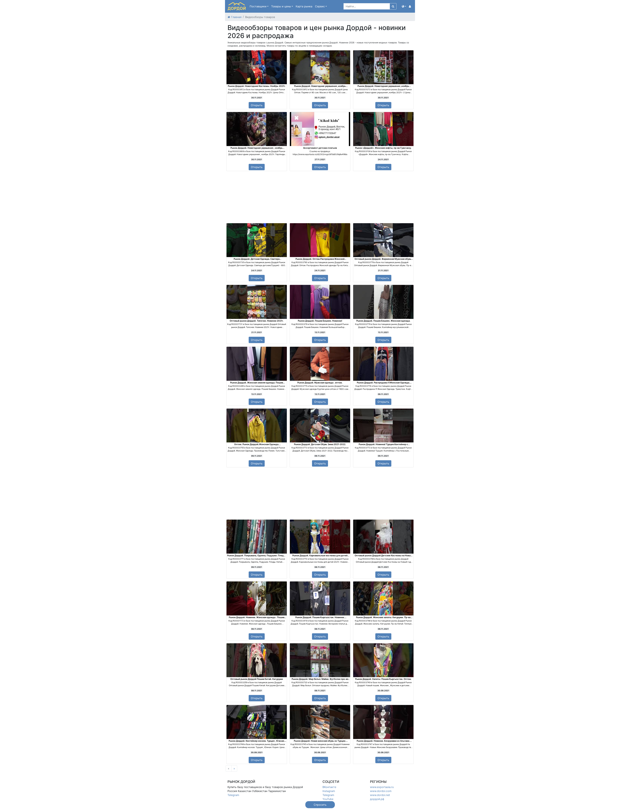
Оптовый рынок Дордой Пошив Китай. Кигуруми (256, 679)
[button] (404, 6)
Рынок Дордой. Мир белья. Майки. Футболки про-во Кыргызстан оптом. (320, 680)
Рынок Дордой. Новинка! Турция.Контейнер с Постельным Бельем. (383, 445)
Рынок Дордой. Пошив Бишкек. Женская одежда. (383, 320)
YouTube (327, 799)
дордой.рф (377, 799)
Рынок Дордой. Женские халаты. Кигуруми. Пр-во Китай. (383, 618)
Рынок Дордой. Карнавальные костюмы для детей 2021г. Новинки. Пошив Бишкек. (320, 556)
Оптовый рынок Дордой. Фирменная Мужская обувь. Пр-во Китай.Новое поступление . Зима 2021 (383, 260)
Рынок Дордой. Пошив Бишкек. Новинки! (320, 320)
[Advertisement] (320, 197)
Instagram (328, 791)
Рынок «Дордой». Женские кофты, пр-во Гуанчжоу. (383, 148)
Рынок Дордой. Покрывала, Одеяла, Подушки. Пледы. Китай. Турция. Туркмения (256, 556)
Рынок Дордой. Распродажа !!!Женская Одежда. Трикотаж (383, 384)
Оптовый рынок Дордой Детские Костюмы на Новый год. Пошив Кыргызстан (383, 556)
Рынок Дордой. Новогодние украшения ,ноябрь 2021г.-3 (320, 87)
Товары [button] (281, 6)
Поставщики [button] (258, 6)
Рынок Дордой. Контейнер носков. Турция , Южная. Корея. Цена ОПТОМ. (257, 742)
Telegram (233, 795)
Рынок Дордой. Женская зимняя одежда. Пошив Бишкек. (256, 384)
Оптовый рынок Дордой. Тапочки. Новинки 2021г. (257, 320)
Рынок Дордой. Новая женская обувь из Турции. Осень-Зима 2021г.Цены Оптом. (320, 742)
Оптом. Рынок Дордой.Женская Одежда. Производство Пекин (256, 445)
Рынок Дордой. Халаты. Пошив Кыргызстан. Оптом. (383, 679)
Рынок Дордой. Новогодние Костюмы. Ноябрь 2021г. (257, 86)
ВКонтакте (329, 787)
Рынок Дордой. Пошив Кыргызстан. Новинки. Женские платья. (320, 618)
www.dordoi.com (381, 791)
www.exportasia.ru (382, 787)
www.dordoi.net (380, 795)
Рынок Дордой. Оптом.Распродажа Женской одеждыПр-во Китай (320, 260)
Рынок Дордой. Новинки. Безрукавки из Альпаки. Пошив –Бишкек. (383, 742)
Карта (304, 6)
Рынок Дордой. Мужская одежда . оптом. (319, 382)
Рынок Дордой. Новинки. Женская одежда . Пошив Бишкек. (256, 618)
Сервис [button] (320, 6)
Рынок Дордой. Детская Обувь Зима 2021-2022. (320, 444)
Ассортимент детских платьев (320, 148)
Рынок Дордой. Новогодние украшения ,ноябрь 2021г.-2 (383, 87)
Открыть (256, 105)
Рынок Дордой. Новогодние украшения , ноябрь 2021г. (256, 149)
